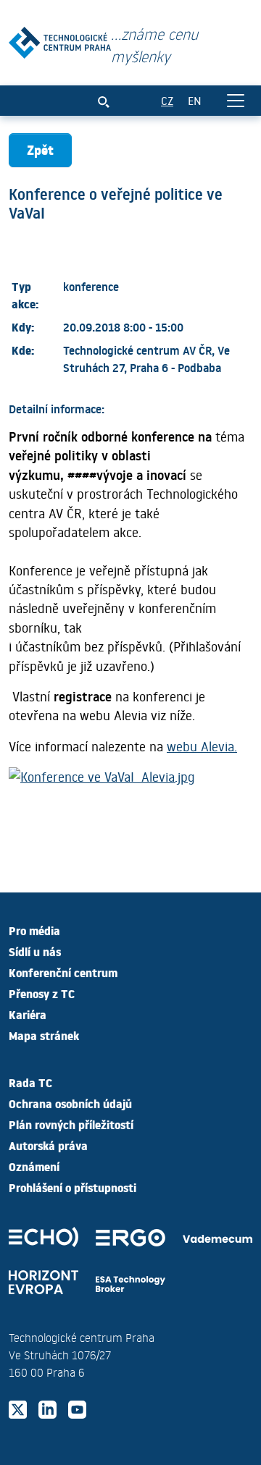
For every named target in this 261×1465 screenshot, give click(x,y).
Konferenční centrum (63, 972)
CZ (167, 100)
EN (195, 100)
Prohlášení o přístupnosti (72, 1187)
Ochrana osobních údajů (70, 1103)
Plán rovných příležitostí (71, 1124)
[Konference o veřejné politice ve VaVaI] (60, 39)
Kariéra (27, 1014)
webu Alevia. (202, 746)
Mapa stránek (44, 1035)
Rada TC (30, 1082)
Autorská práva (48, 1145)
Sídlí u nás (35, 951)
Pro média (34, 930)
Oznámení (34, 1166)
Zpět (40, 149)
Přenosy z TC (42, 993)
